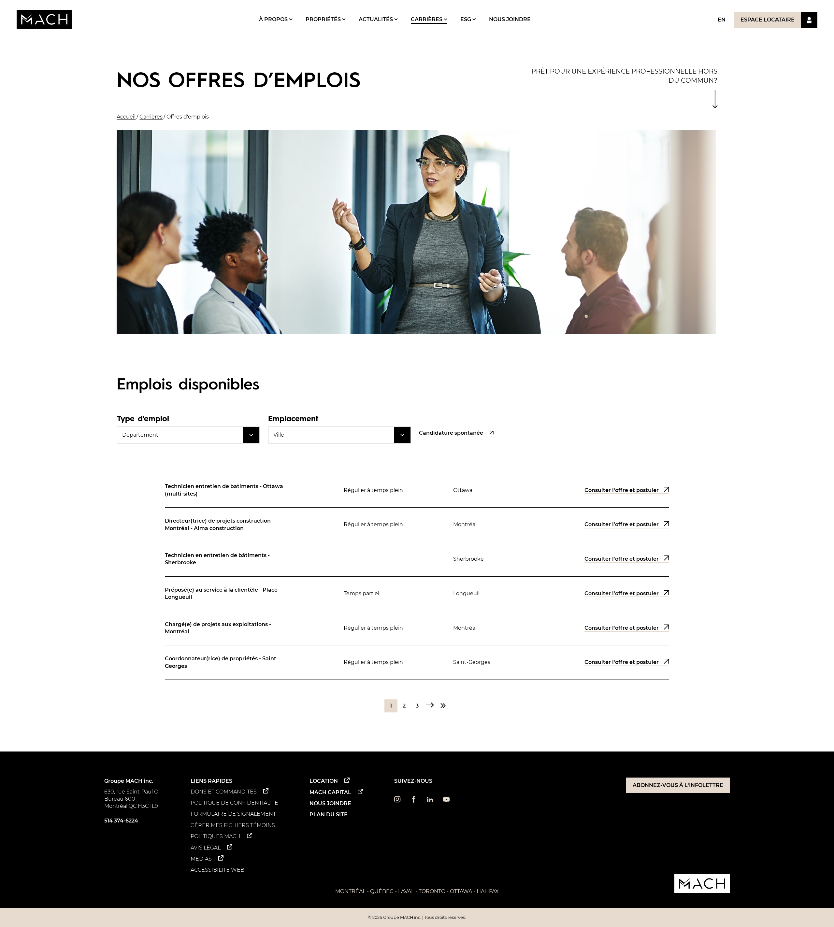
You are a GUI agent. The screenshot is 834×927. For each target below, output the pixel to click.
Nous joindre (510, 19)
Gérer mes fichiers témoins (233, 825)
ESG (466, 19)
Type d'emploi (143, 418)
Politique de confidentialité (234, 803)
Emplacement (293, 418)
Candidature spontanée (451, 433)
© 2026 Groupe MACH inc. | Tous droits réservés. (417, 917)
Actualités (376, 19)
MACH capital (330, 792)
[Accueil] (44, 19)
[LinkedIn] (430, 801)
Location (323, 781)
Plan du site (328, 814)
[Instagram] (397, 801)
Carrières (427, 19)
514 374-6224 (121, 821)
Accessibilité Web (217, 870)
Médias (201, 859)
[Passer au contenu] (715, 99)
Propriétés (324, 19)
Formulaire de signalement (233, 814)
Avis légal (206, 848)
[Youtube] (446, 801)
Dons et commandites (224, 792)
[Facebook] (413, 801)
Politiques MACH (215, 836)
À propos (274, 19)
